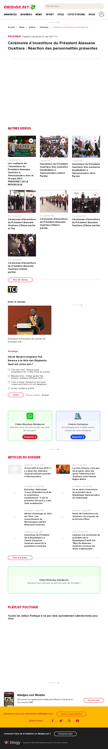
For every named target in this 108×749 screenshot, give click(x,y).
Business (26, 14)
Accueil (11, 27)
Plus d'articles (20, 557)
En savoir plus (94, 700)
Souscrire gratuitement (71, 714)
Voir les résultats (33, 395)
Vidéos (32, 27)
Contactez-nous (65, 734)
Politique (44, 27)
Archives (45, 395)
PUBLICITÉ (53, 22)
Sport (50, 14)
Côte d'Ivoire (76, 14)
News (39, 14)
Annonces (10, 14)
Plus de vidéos (20, 279)
